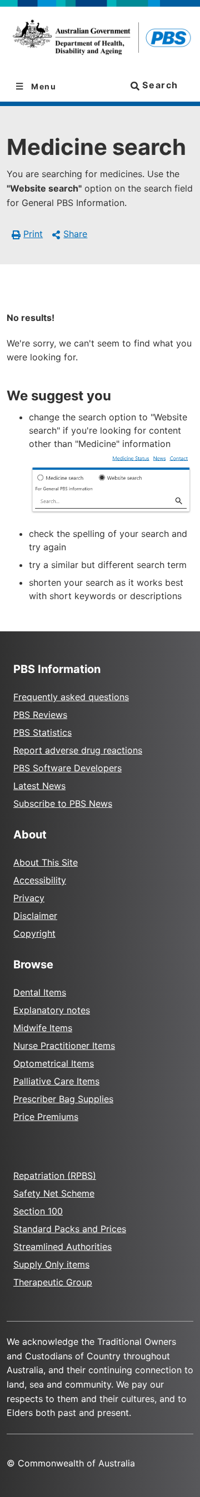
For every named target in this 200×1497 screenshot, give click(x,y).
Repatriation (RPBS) (54, 1175)
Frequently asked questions (71, 696)
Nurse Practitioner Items (64, 1045)
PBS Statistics (42, 732)
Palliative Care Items (56, 1081)
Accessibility (39, 880)
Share (75, 233)
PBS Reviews (40, 714)
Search (158, 85)
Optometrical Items (53, 1063)
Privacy (28, 897)
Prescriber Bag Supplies (63, 1098)
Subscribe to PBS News (62, 803)
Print (33, 233)
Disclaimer (35, 915)
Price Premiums (45, 1116)
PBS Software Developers (67, 767)
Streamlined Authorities (62, 1246)
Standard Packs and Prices (69, 1228)
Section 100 (38, 1211)
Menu (43, 86)
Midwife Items (42, 1027)
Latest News (39, 785)
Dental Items (39, 992)
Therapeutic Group (52, 1282)
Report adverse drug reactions (77, 750)
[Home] (100, 39)
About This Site (45, 862)
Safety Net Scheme (53, 1193)
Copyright (34, 933)
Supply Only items (51, 1264)
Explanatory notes (51, 1010)
